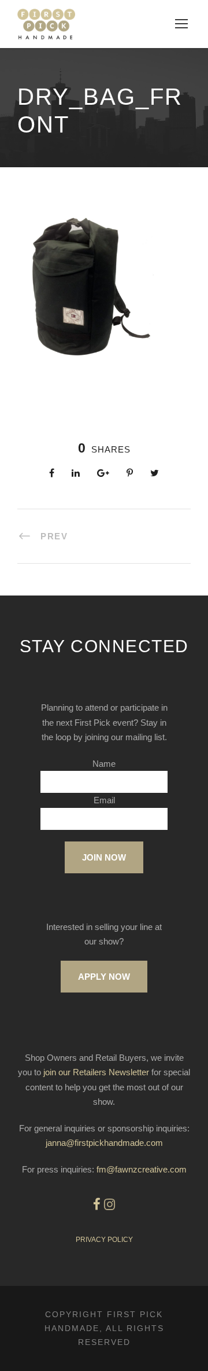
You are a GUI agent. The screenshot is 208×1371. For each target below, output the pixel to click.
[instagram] (109, 1204)
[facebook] (97, 1204)
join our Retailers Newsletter (96, 1072)
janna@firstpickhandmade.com (104, 1143)
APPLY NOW (104, 977)
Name (104, 764)
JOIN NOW (104, 857)
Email (104, 800)
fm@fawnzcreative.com (141, 1169)
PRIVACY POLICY (104, 1240)
